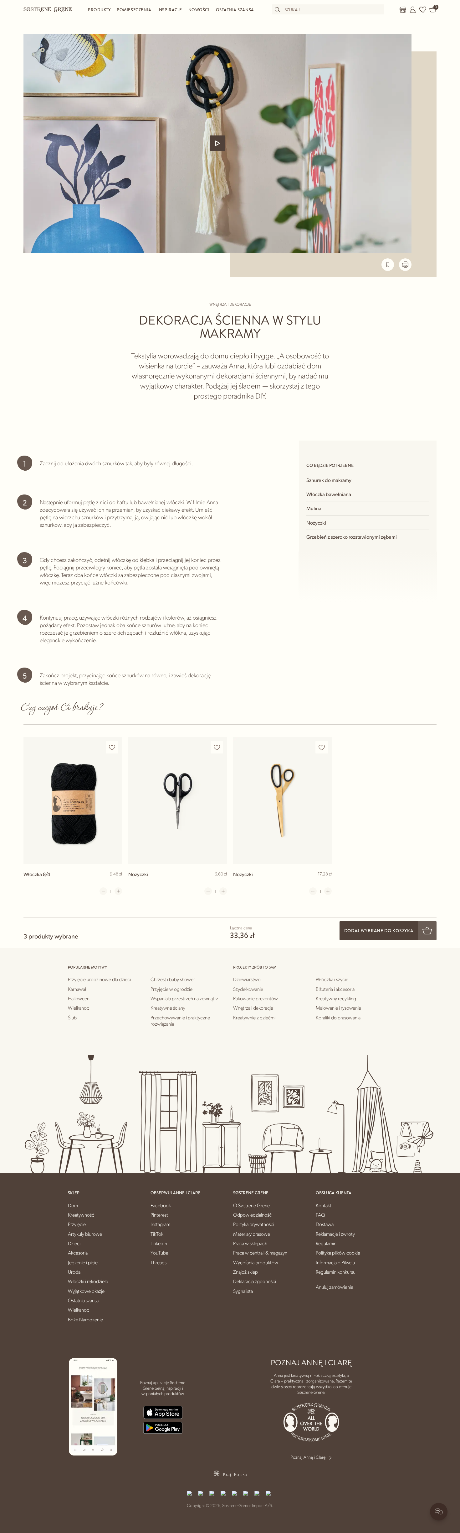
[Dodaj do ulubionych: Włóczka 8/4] (112, 747)
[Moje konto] (413, 9)
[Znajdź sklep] (402, 9)
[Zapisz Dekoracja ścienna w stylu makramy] (387, 264)
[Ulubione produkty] (423, 9)
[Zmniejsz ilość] (103, 891)
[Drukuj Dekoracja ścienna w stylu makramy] (405, 264)
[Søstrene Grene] (47, 9)
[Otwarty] (217, 143)
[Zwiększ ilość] (118, 891)
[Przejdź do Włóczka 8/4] (72, 800)
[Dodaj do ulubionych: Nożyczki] (217, 747)
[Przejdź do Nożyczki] (177, 800)
